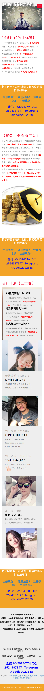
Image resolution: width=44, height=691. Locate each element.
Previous (2, 16)
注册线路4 (26, 139)
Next (41, 16)
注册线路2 (24, 136)
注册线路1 (9, 136)
